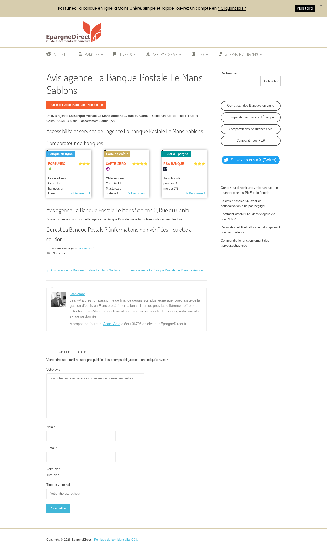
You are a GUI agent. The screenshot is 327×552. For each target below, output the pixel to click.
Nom (50, 427)
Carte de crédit (117, 154)
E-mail (51, 448)
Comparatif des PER (251, 140)
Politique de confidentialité (112, 539)
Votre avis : (54, 469)
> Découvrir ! (80, 193)
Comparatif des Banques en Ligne (250, 105)
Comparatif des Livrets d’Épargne (251, 117)
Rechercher (229, 73)
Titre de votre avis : (59, 485)
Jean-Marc (71, 105)
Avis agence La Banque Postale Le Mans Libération (169, 270)
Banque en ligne (60, 154)
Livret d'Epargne (176, 154)
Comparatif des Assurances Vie (251, 129)
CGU (134, 539)
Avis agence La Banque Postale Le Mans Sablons (83, 270)
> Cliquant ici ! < (232, 8)
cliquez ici (85, 248)
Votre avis (53, 369)
